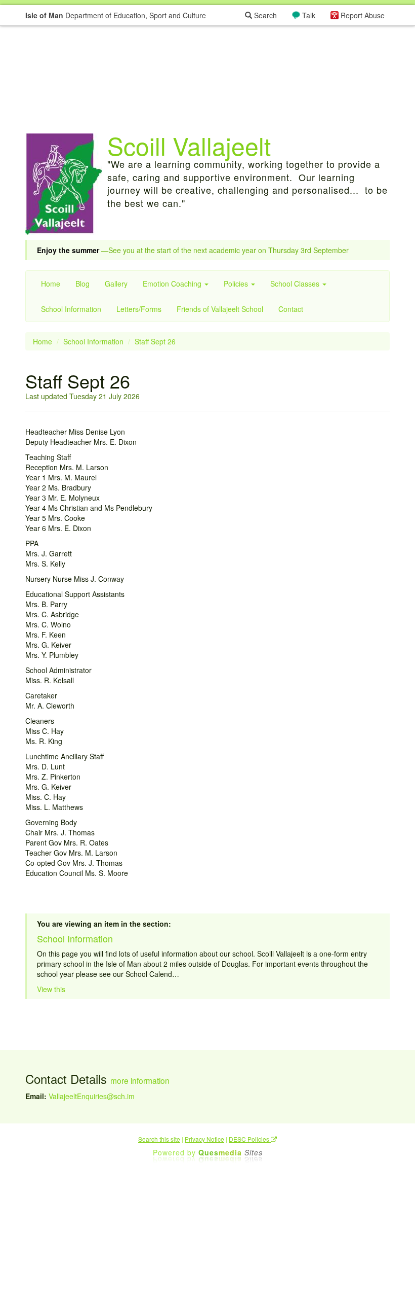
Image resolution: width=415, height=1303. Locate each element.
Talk (308, 15)
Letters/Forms (138, 309)
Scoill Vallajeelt (189, 145)
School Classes (295, 283)
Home (50, 283)
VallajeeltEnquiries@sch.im (92, 1096)
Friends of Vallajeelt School (220, 309)
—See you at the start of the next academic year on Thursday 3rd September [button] (193, 250)
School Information (71, 309)
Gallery (116, 283)
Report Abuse (363, 15)
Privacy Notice (204, 1139)
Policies (237, 283)
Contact (290, 309)
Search (264, 15)
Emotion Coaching (173, 283)
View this (51, 989)
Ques (230, 1152)
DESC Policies (250, 1139)
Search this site (159, 1139)
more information (140, 1080)
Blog (82, 283)
